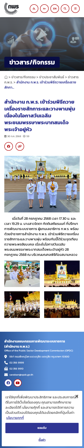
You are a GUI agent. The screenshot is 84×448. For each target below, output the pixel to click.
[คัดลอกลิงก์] (20, 146)
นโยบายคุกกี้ (15, 417)
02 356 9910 (16, 368)
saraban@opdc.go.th (21, 374)
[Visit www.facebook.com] (8, 383)
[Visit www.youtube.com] (18, 383)
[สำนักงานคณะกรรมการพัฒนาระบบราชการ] (18, 9)
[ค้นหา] (65, 8)
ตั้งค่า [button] (42, 440)
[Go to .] (6, 77)
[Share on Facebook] (8, 146)
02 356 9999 (16, 362)
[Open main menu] (75, 8)
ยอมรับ (42, 428)
